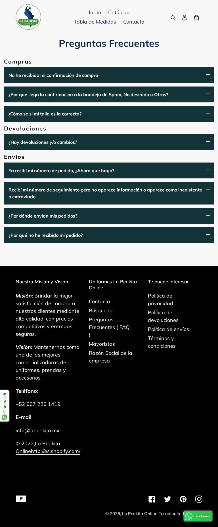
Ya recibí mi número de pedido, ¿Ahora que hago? (61, 170)
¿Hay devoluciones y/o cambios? (43, 142)
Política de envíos (168, 329)
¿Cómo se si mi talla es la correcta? (45, 114)
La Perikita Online (139, 513)
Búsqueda (101, 310)
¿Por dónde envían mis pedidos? (43, 216)
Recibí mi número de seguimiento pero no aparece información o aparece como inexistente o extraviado (105, 193)
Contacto (99, 301)
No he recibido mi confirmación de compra (53, 75)
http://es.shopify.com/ (55, 451)
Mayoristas (102, 344)
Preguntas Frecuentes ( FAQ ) (109, 327)
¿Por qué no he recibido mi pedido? (46, 235)
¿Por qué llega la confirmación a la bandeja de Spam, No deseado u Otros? (88, 94)
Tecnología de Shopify (180, 513)
